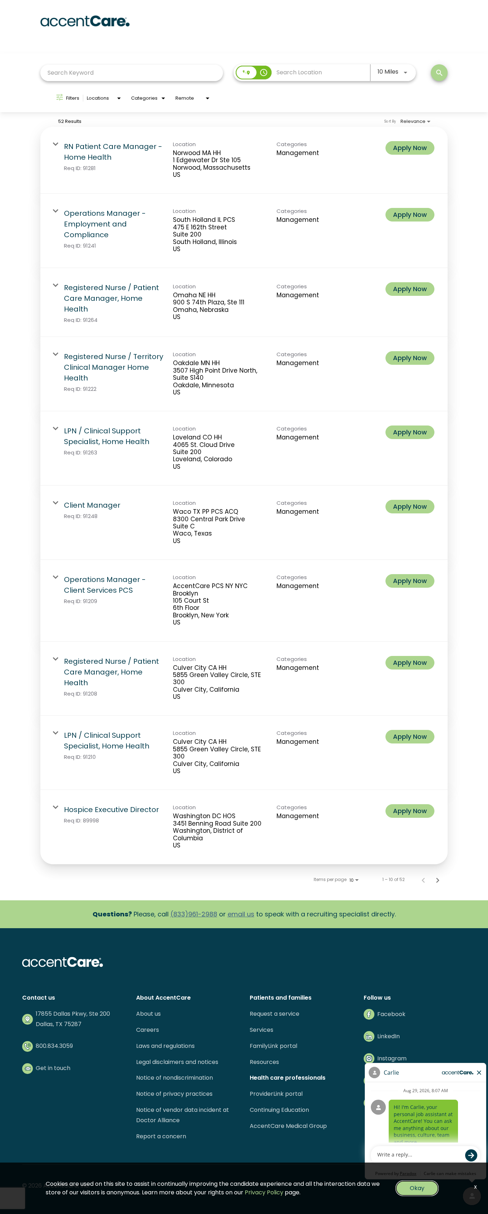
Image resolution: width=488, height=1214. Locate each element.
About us (148, 1014)
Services (261, 1030)
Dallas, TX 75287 (58, 1024)
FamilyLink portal (273, 1046)
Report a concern (161, 1136)
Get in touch (53, 1068)
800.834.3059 (54, 1046)
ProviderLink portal (276, 1094)
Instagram (392, 1058)
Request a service (274, 1014)
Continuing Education (279, 1110)
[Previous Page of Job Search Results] (423, 879)
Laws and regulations (165, 1046)
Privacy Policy (264, 1192)
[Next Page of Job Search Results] (437, 879)
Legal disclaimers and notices (177, 1062)
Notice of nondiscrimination (174, 1078)
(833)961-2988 (193, 914)
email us (241, 914)
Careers (147, 1030)
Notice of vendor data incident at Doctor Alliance (182, 1115)
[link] (244, 160)
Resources (264, 1062)
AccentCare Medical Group (288, 1126)
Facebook (391, 1014)
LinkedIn (388, 1036)
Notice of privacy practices (174, 1094)
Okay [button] (417, 1188)
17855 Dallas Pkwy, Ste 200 (73, 1014)
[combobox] (132, 72)
